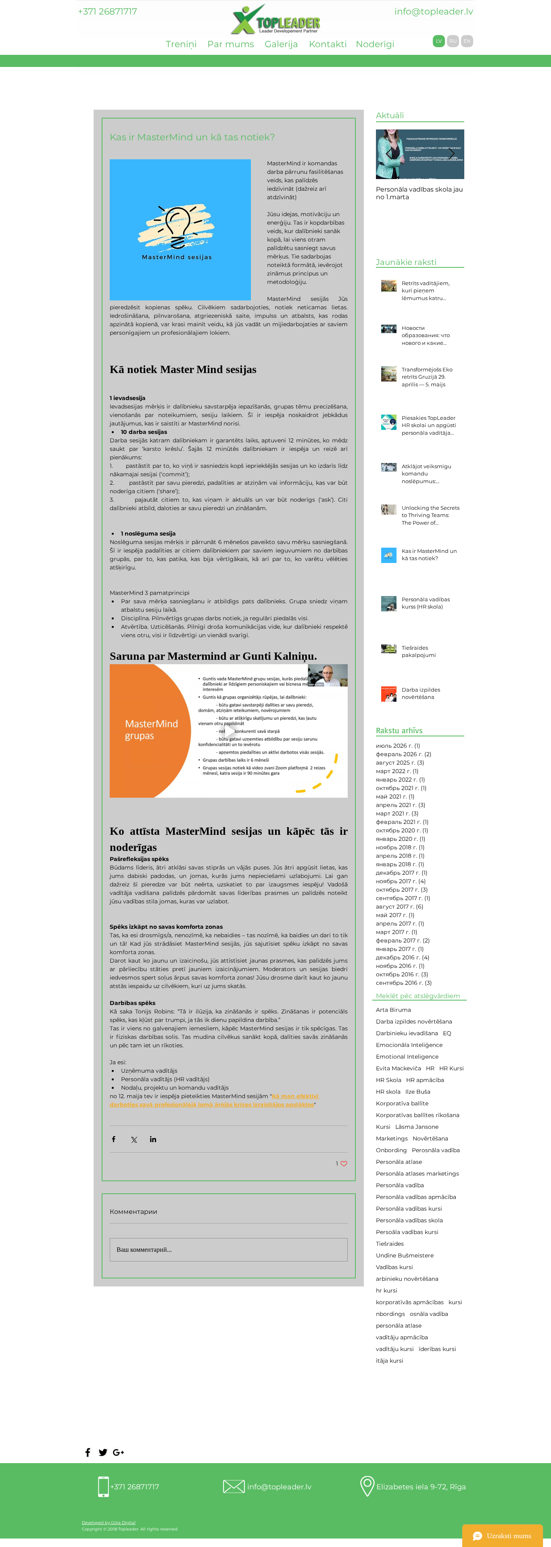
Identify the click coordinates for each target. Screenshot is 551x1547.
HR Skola (388, 1080)
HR (430, 1068)
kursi (455, 1302)
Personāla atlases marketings (417, 1173)
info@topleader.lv (433, 11)
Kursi (383, 1127)
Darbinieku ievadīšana (407, 1033)
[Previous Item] (388, 154)
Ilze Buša (417, 1091)
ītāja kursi (389, 1360)
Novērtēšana (430, 1138)
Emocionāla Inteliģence (409, 1045)
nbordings (390, 1314)
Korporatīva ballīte (402, 1103)
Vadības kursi (394, 1267)
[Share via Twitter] (133, 1139)
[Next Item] (451, 154)
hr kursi (386, 1290)
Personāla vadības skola (409, 1220)
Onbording (391, 1150)
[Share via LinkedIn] (153, 1139)
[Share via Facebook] (113, 1139)
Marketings (392, 1138)
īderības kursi (437, 1349)
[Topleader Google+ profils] (118, 1452)
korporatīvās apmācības (410, 1302)
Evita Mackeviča (398, 1068)
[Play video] (229, 731)
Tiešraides (390, 1244)
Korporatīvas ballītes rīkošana (417, 1115)
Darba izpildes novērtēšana (414, 1021)
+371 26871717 (134, 1486)
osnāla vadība (429, 1314)
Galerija (281, 44)
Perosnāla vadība (436, 1150)
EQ (447, 1033)
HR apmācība (425, 1080)
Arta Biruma (393, 1010)
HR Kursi (451, 1068)
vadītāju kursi (395, 1349)
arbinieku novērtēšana (407, 1279)
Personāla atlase (399, 1162)
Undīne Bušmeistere (405, 1255)
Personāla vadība (400, 1185)
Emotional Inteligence (407, 1056)
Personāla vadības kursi (409, 1208)
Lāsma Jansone (416, 1127)
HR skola (388, 1091)
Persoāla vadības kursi (407, 1232)
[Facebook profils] (88, 1452)
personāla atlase (399, 1325)
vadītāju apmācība (402, 1337)
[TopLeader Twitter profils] (103, 1452)
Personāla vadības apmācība (416, 1197)
